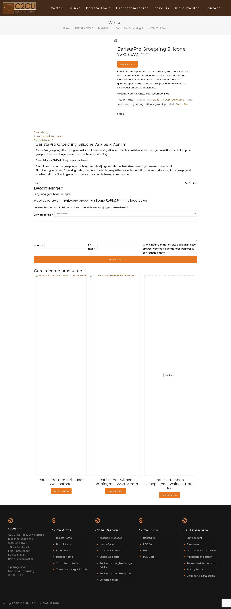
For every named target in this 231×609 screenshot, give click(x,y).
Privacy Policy (195, 569)
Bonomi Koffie (64, 556)
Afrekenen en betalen (199, 556)
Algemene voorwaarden (201, 550)
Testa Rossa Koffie (67, 563)
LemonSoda (107, 544)
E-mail (91, 246)
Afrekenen (193, 544)
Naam (38, 245)
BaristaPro (104, 28)
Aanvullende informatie (48, 136)
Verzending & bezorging (201, 575)
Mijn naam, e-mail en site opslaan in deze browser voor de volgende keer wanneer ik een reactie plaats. (169, 248)
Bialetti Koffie (64, 538)
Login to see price (127, 64)
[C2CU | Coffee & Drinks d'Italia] (19, 8)
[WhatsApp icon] (212, 603)
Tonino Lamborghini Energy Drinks (116, 565)
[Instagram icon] (220, 603)
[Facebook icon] (214, 603)
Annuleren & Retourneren (201, 563)
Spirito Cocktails (109, 556)
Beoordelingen (43, 140)
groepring (137, 104)
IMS (145, 550)
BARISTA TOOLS (84, 28)
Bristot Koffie (64, 544)
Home (66, 28)
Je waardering (43, 214)
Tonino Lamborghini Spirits (115, 573)
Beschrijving (41, 132)
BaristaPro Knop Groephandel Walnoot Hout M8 (170, 484)
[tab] (115, 132)
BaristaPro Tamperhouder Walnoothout (61, 482)
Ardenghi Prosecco (111, 538)
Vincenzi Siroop (109, 579)
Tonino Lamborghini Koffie (71, 569)
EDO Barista (150, 544)
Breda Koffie (63, 550)
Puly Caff (148, 556)
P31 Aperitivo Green (111, 550)
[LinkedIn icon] (217, 603)
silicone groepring (156, 104)
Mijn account (194, 538)
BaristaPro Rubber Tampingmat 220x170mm (115, 482)
